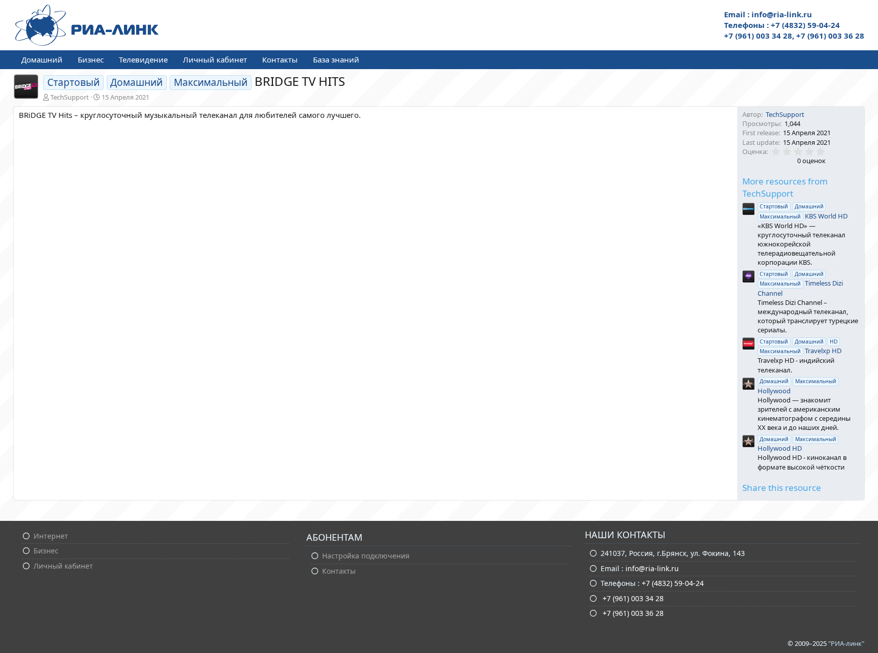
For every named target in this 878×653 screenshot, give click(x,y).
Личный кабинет (215, 59)
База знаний (336, 59)
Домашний (41, 59)
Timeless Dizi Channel (800, 283)
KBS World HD (804, 211)
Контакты (280, 59)
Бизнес (91, 59)
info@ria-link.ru (652, 568)
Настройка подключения (366, 556)
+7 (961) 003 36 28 (632, 613)
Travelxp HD (800, 346)
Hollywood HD (797, 444)
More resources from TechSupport (785, 187)
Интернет (51, 536)
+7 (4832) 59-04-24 (673, 583)
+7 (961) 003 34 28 (632, 598)
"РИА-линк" (846, 643)
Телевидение (143, 59)
